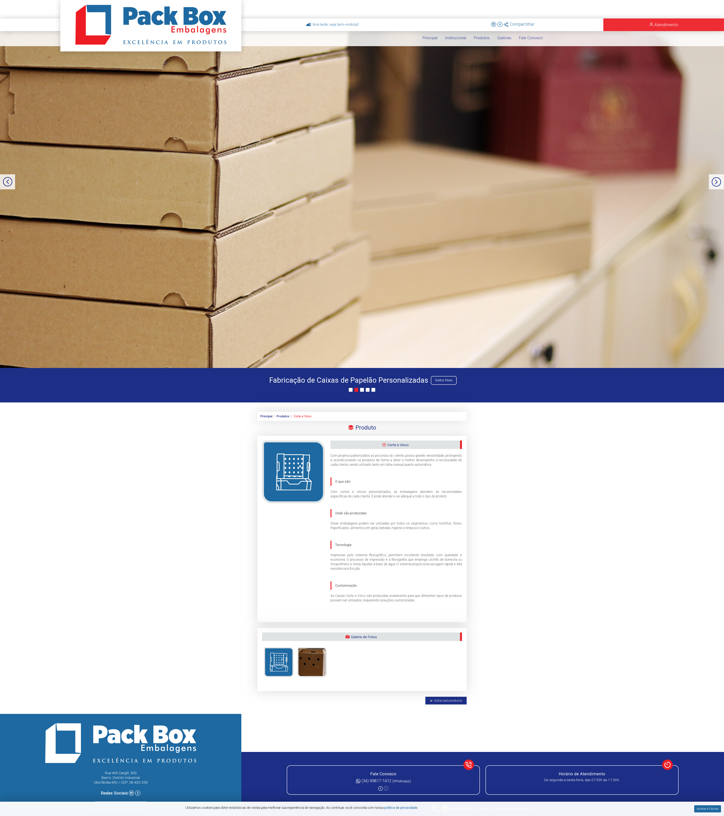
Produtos (283, 416)
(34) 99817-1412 (376, 780)
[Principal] (151, 26)
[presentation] (7, 181)
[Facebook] (500, 25)
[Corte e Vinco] (278, 662)
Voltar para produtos (447, 700)
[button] (351, 390)
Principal (266, 416)
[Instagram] (493, 25)
